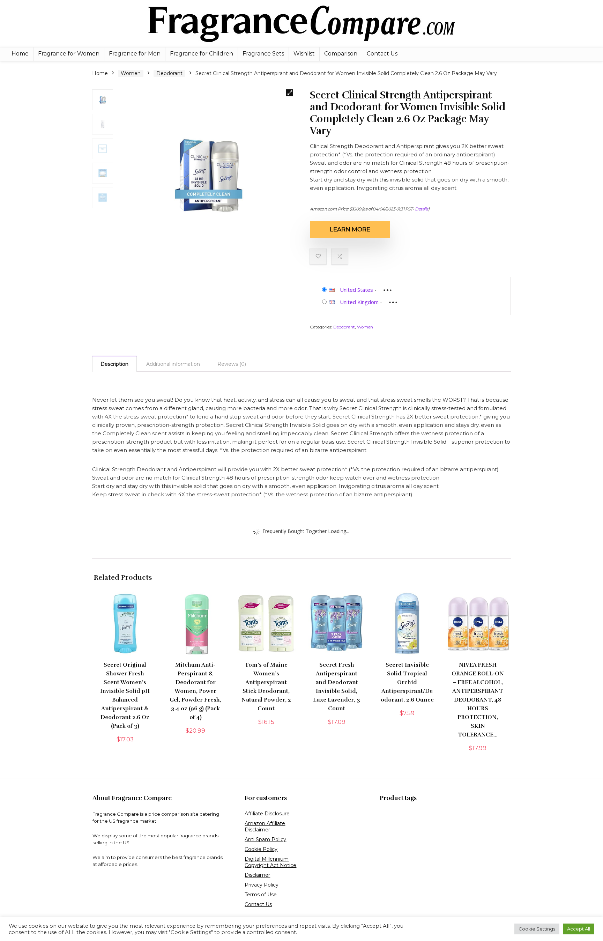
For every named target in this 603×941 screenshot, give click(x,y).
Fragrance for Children (201, 53)
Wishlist (304, 53)
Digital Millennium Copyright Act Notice (270, 862)
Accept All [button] (578, 929)
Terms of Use (261, 894)
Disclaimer (257, 875)
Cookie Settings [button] (537, 929)
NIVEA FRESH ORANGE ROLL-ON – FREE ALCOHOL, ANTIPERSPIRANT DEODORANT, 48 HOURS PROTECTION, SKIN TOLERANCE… (478, 699)
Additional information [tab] (173, 364)
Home (20, 53)
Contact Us (382, 53)
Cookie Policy (261, 849)
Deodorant (169, 73)
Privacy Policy (261, 885)
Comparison (340, 53)
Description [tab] (114, 364)
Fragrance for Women (68, 53)
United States (356, 289)
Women (131, 73)
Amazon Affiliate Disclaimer (265, 826)
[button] (289, 92)
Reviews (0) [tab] (231, 364)
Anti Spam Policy (265, 839)
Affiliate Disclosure (267, 813)
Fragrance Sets (263, 53)
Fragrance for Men (135, 53)
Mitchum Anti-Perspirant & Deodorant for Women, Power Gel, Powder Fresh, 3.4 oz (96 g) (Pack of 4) (195, 691)
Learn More (350, 229)
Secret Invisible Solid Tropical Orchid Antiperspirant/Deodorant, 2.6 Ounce (407, 682)
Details (421, 209)
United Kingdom (359, 301)
